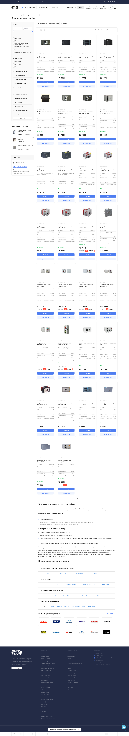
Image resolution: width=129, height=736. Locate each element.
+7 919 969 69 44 (99, 655)
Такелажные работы (72, 670)
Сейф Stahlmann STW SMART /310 (88, 606)
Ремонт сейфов (71, 680)
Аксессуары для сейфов (46, 714)
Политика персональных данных (18, 672)
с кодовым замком (54, 23)
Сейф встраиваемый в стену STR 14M (55, 573)
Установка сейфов (71, 677)
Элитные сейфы (44, 680)
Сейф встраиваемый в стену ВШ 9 (92, 595)
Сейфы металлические (46, 689)
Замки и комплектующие (47, 716)
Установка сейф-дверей (72, 682)
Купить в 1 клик (45, 86)
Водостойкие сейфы (45, 675)
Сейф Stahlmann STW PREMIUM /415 (57, 606)
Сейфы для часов (45, 692)
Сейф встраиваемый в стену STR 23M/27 (72, 573)
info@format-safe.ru (20, 167)
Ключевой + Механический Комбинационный (22, 44)
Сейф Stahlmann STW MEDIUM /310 (72, 606)
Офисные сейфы (45, 661)
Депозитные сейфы (45, 687)
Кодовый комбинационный (22, 46)
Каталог (69, 668)
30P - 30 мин (18, 64)
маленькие (64, 23)
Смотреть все (111, 613)
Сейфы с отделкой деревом (47, 682)
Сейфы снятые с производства (48, 718)
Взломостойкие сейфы (46, 670)
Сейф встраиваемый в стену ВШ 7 (62, 595)
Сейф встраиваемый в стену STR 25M (89, 573)
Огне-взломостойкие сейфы (47, 668)
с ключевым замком (42, 23)
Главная (13, 15)
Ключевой (17, 40)
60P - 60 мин (18, 66)
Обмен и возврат (71, 689)
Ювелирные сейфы (45, 694)
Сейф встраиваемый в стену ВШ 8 (77, 595)
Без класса (18, 61)
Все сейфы (20, 15)
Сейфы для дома (45, 656)
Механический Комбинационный (23, 52)
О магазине (70, 661)
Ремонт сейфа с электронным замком (76, 685)
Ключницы (43, 711)
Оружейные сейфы (45, 658)
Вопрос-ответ (70, 687)
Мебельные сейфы (45, 665)
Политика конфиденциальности (74, 663)
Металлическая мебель (46, 685)
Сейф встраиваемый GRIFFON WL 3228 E (66, 584)
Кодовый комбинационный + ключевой (22, 50)
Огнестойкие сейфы (45, 673)
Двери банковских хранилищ (47, 699)
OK (78, 729)
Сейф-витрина (44, 704)
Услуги (69, 658)
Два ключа (18, 38)
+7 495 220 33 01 (112, 1)
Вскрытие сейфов (71, 675)
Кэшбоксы (43, 709)
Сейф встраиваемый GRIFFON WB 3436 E (101, 584)
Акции (68, 665)
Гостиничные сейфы (45, 677)
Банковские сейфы (45, 697)
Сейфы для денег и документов (48, 663)
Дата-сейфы (44, 701)
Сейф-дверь (43, 706)
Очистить (22, 118)
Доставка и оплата (71, 656)
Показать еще (16, 54)
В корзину (45, 81)
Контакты (69, 653)
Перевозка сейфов (71, 673)
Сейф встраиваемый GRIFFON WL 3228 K (83, 584)
